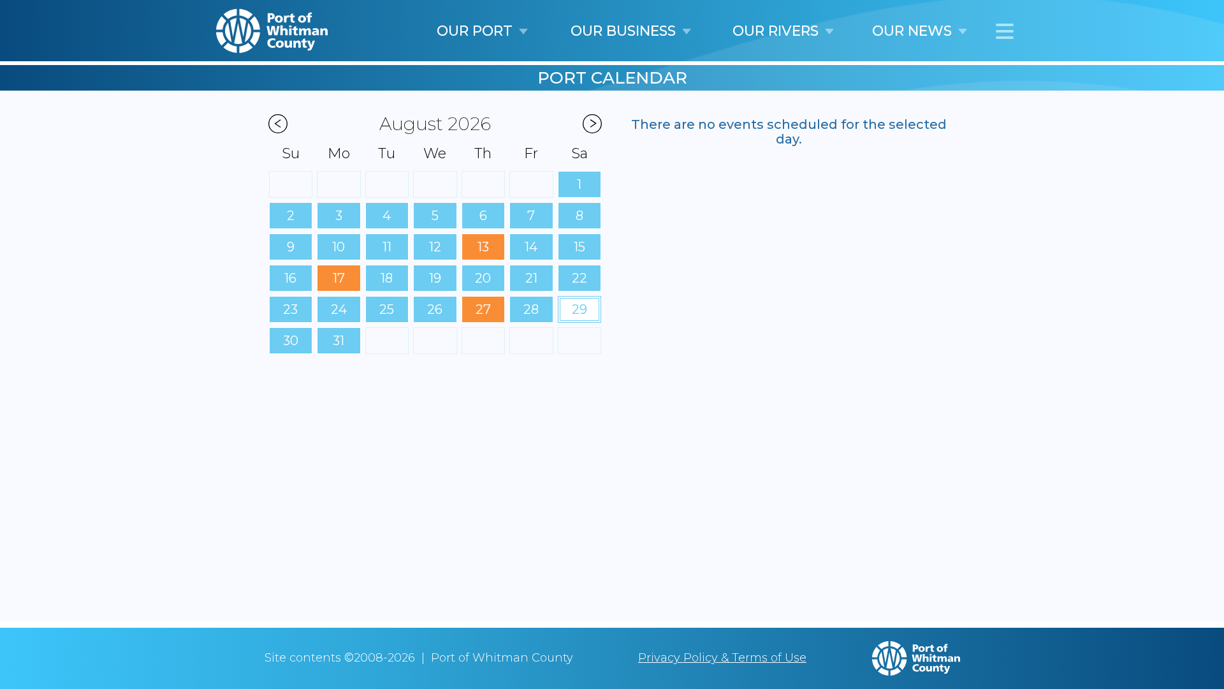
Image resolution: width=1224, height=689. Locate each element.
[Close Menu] (1004, 32)
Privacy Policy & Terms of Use (722, 658)
